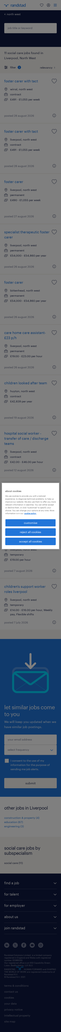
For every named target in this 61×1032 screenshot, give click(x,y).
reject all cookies (30, 532)
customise (30, 522)
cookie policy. (30, 513)
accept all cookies (30, 541)
